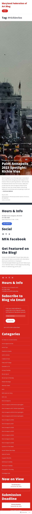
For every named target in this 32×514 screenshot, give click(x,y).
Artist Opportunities (7, 343)
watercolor (5, 198)
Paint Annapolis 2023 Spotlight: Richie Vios (15, 167)
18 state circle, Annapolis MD (10, 287)
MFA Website (6, 223)
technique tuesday (7, 462)
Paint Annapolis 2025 (8, 439)
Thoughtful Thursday (8, 469)
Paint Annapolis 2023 (16, 160)
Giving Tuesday (6, 370)
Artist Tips (5, 347)
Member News (6, 385)
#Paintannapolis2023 (14, 196)
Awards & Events (6, 351)
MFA (3, 389)
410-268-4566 (6, 217)
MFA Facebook (14, 239)
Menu (4, 10)
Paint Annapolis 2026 (8, 442)
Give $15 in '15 (6, 366)
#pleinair (22, 196)
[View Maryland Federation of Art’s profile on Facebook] (3, 234)
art (2, 198)
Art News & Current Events (9, 339)
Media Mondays (6, 381)
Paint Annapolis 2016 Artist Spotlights (12, 404)
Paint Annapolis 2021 (8, 423)
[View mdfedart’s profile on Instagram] (6, 234)
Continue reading (8, 191)
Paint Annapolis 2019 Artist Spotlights (12, 416)
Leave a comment (6, 200)
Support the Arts (6, 458)
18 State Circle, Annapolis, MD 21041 (12, 215)
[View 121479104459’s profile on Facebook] (3, 277)
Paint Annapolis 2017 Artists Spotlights (13, 408)
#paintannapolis (5, 196)
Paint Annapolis (6, 160)
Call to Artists (6, 355)
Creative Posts (6, 359)
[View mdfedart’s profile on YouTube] (9, 234)
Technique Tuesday (7, 465)
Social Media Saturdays (8, 450)
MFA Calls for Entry (7, 393)
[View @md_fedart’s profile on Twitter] (6, 277)
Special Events (6, 454)
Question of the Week (8, 446)
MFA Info (4, 397)
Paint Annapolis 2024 (8, 435)
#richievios (26, 196)
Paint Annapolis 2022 (8, 427)
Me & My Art (5, 374)
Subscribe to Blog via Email (13, 298)
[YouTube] (12, 277)
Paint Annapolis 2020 (8, 420)
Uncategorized (6, 473)
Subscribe (10, 320)
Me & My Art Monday (8, 378)
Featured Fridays (6, 362)
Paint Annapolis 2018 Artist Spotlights (12, 412)
